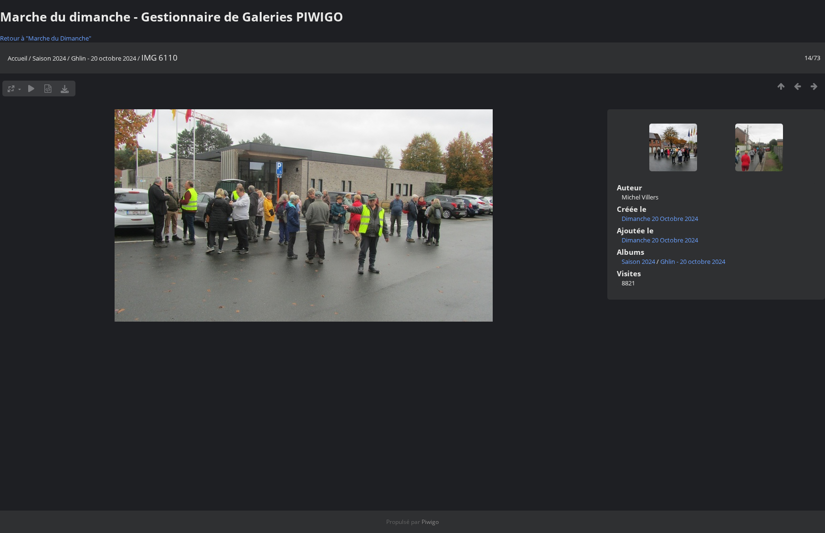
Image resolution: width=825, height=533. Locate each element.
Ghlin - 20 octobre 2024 (103, 58)
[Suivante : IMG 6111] (814, 86)
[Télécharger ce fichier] (64, 88)
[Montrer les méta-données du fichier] (48, 88)
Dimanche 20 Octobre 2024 (660, 218)
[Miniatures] (780, 86)
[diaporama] (31, 88)
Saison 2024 (49, 58)
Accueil (17, 58)
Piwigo (430, 522)
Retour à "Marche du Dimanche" (45, 38)
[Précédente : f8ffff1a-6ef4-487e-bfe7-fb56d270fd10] (797, 86)
